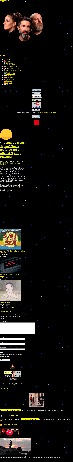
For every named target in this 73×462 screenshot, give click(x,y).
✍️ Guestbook (8, 81)
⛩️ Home (7, 59)
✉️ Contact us (8, 84)
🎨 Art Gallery (8, 77)
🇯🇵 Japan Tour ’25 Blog (12, 68)
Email (2, 342)
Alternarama (17, 385)
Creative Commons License (46, 113)
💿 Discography (9, 63)
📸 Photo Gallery (9, 74)
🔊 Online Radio (9, 65)
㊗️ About (7, 61)
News (13, 307)
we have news (5, 302)
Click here (3, 421)
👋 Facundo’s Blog (10, 66)
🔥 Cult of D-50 (9, 79)
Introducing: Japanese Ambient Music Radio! (12, 275)
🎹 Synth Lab (8, 75)
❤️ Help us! (8, 83)
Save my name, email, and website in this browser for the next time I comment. (11, 354)
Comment (4, 321)
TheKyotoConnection (7, 163)
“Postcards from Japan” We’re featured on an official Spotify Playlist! (12, 149)
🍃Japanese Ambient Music (13, 70)
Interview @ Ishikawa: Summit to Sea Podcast (12, 252)
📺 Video (7, 72)
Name (2, 337)
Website (3, 347)
